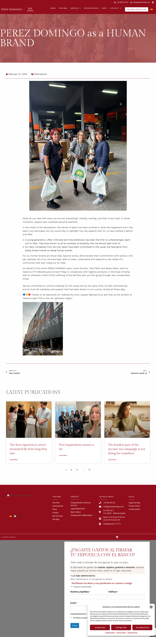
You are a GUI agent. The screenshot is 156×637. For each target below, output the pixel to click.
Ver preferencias (142, 627)
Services (74, 8)
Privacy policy (121, 632)
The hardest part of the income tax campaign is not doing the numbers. (126, 449)
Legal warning (132, 632)
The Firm (63, 8)
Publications (40, 74)
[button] (151, 607)
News (104, 8)
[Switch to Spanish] (151, 9)
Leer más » (14, 460)
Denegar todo (121, 627)
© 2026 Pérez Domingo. (8, 537)
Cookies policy (110, 632)
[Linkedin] (117, 537)
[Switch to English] (18, 516)
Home (53, 8)
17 (89, 469)
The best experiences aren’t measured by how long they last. (28, 449)
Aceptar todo (100, 627)
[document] (78, 588)
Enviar (74, 625)
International (91, 8)
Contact (114, 8)
